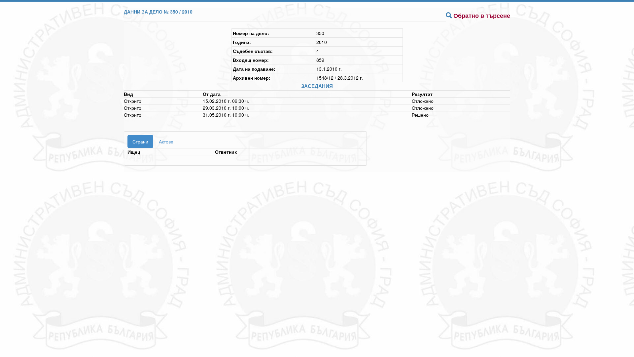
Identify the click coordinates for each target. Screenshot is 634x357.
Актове (166, 141)
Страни (140, 141)
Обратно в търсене (481, 15)
